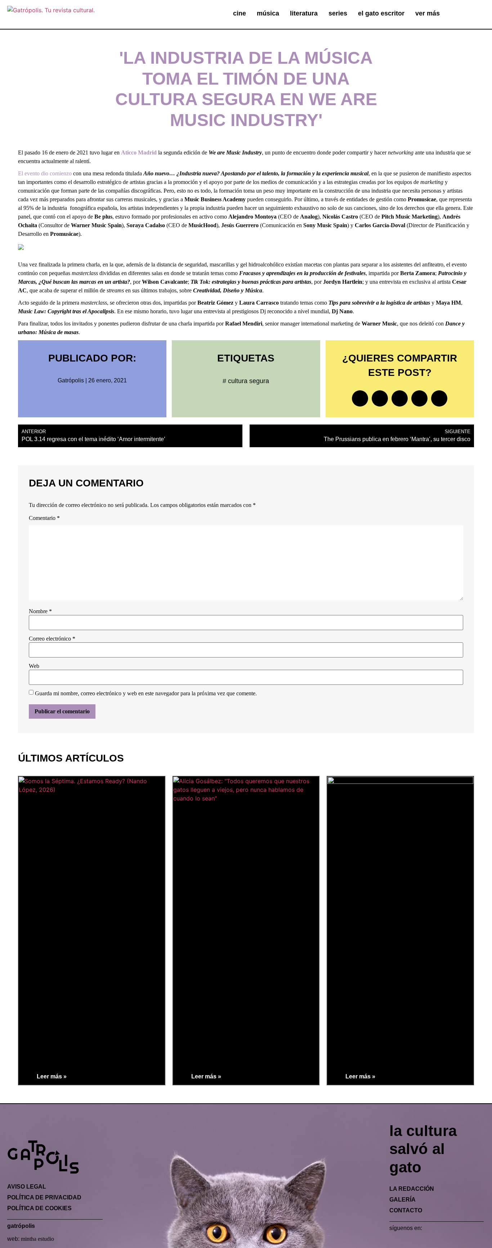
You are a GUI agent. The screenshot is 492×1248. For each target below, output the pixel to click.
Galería (402, 1200)
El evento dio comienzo (45, 173)
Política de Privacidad (44, 1197)
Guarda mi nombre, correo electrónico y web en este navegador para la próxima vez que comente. (146, 693)
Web (34, 666)
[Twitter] (404, 1241)
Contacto (405, 1210)
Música (268, 13)
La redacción (411, 1189)
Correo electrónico (52, 639)
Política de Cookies (39, 1208)
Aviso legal (26, 1187)
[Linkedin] (427, 1241)
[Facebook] (393, 1241)
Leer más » (52, 1076)
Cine (239, 13)
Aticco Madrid (139, 152)
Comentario (44, 518)
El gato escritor (381, 13)
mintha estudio (37, 1239)
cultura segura (248, 381)
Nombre (40, 611)
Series (337, 13)
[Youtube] (439, 1241)
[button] (469, 14)
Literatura (304, 13)
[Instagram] (416, 1241)
